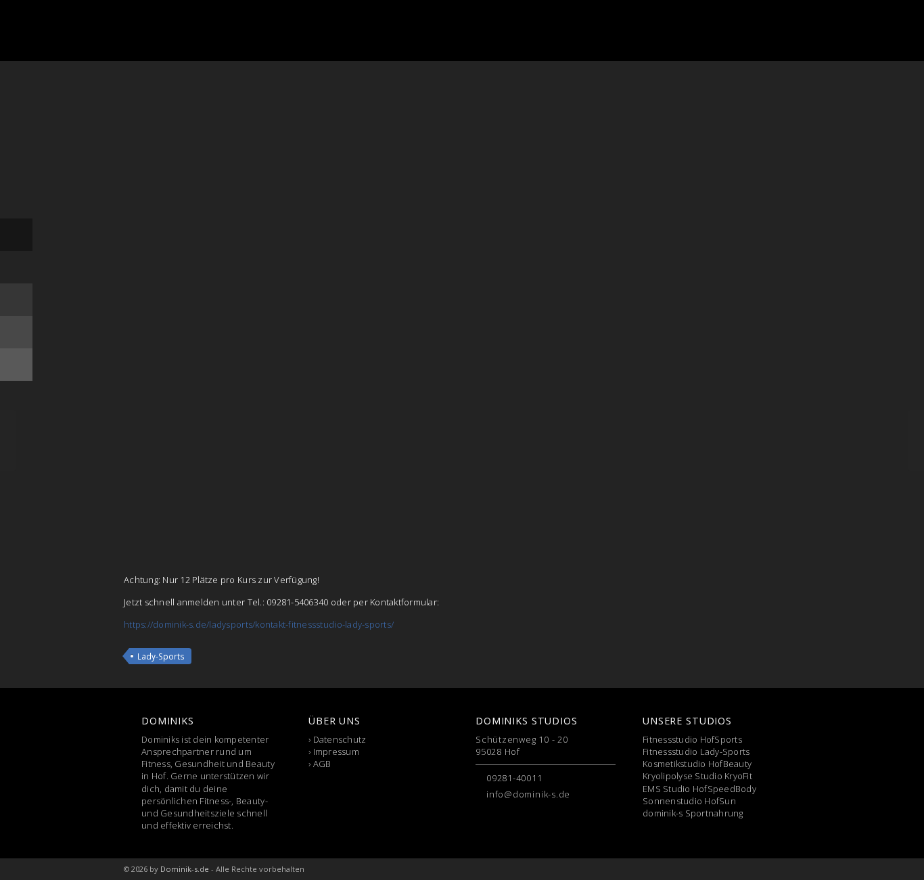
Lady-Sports (161, 656)
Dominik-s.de (184, 869)
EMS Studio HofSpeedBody (699, 789)
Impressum (336, 751)
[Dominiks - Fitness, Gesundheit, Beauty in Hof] (194, 30)
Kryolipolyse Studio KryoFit (697, 776)
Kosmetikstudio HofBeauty (697, 764)
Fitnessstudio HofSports (692, 739)
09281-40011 (514, 778)
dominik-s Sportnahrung (693, 813)
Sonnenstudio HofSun (689, 801)
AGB (322, 764)
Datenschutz (340, 739)
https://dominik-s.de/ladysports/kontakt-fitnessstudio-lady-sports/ (259, 624)
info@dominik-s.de (528, 794)
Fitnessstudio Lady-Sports (696, 751)
